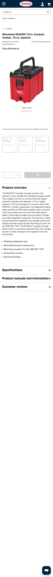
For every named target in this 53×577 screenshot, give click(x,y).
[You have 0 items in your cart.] (49, 4)
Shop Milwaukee (10, 48)
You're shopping (8, 18)
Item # (7, 44)
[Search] (48, 12)
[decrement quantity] (6, 175)
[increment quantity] (17, 175)
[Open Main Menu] (4, 3)
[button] (42, 4)
